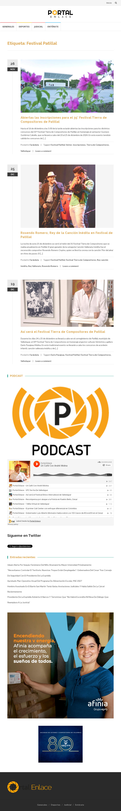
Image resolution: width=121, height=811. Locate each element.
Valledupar (26, 151)
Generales (8, 26)
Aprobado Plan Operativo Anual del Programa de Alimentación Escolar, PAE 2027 (44, 581)
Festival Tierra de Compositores (81, 260)
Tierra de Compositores (97, 145)
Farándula (34, 145)
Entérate (53, 26)
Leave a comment (43, 151)
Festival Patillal (58, 145)
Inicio (109, 2)
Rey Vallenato (34, 266)
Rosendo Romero (50, 266)
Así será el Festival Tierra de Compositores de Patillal (63, 332)
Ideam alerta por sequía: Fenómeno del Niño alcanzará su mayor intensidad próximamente (49, 565)
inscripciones (79, 145)
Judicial (38, 26)
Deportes (24, 26)
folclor (69, 145)
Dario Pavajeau (57, 355)
